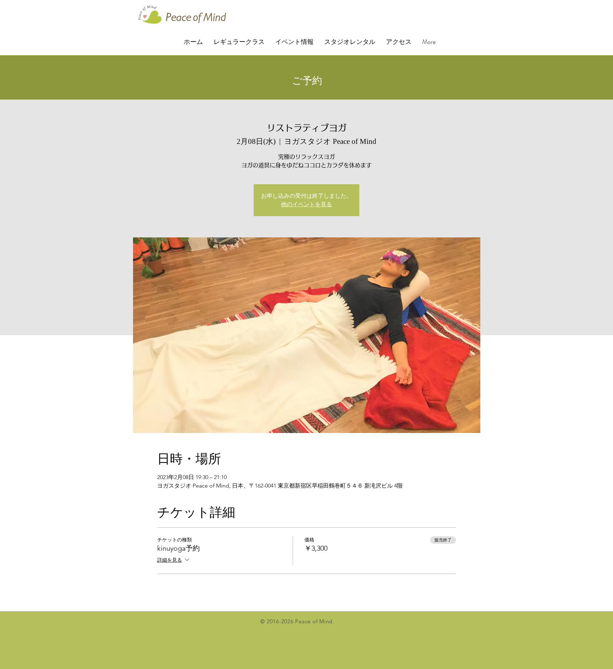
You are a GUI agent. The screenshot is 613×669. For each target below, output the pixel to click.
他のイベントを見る (306, 204)
